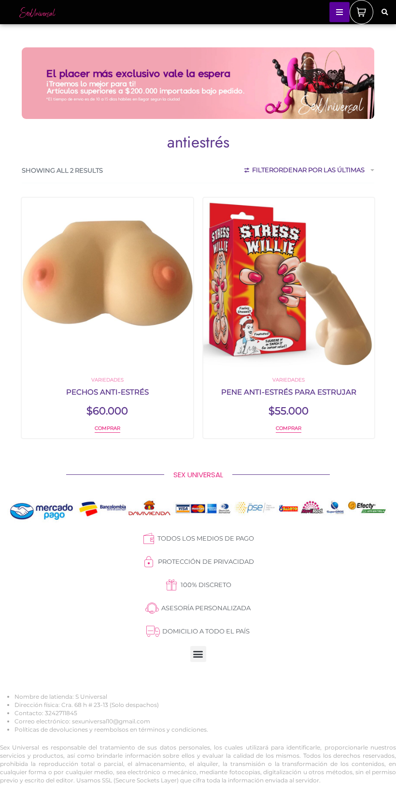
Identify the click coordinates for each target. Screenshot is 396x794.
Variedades (107, 380)
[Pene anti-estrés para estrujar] (289, 283)
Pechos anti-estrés (107, 392)
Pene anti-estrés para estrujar (288, 392)
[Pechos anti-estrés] (107, 283)
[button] (384, 12)
